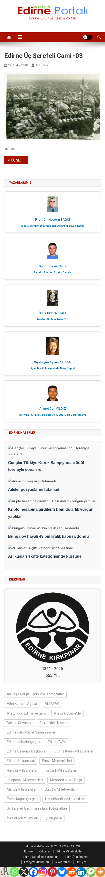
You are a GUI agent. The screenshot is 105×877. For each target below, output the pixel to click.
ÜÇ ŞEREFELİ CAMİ (19, 160)
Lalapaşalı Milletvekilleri (25, 780)
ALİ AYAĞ (52, 704)
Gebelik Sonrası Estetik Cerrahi (52, 272)
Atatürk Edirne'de (67, 713)
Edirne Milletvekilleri (69, 851)
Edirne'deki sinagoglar (24, 742)
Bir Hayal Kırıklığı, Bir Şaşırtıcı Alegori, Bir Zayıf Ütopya (52, 414)
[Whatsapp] (14, 872)
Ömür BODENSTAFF (53, 313)
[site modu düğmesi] (88, 37)
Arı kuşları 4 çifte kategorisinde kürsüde (45, 556)
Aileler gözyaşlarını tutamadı (34, 489)
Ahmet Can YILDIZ (52, 408)
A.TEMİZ (42, 65)
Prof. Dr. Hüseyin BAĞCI (52, 219)
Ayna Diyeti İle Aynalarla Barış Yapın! (53, 368)
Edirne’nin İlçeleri (76, 857)
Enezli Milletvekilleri (57, 761)
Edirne (28, 851)
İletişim (81, 862)
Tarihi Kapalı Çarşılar (22, 799)
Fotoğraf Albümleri (36, 862)
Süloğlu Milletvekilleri (61, 789)
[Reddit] (71, 872)
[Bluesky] (62, 872)
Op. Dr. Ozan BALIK (52, 266)
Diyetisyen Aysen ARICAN (52, 362)
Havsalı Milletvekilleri (22, 770)
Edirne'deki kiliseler (54, 723)
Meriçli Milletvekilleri (22, 789)
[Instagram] (43, 872)
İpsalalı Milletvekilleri (22, 818)
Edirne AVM (57, 742)
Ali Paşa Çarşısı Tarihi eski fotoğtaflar (35, 694)
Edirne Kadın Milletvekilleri (74, 751)
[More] (100, 872)
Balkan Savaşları (19, 723)
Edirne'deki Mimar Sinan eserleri (31, 732)
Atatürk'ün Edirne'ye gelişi (27, 713)
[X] (24, 872)
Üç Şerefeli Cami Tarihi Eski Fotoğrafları (37, 808)
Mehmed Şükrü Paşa (66, 780)
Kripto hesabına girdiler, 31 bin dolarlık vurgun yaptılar (51, 513)
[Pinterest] (52, 872)
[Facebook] (33, 872)
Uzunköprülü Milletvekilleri (65, 799)
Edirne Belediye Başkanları (27, 751)
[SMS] (90, 872)
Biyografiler (62, 862)
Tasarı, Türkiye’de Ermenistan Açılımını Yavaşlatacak (52, 225)
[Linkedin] (81, 872)
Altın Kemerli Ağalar (22, 704)
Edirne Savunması (21, 761)
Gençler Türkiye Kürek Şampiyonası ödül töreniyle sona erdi (46, 466)
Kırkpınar (44, 851)
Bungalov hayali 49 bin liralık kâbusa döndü (48, 536)
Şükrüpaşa (53, 818)
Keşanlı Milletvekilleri (61, 770)
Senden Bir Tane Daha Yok (52, 319)
